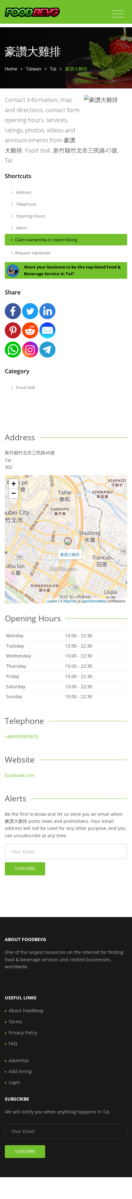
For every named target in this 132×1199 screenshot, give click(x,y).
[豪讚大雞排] (68, 541)
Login (14, 1082)
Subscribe (25, 868)
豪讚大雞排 (69, 554)
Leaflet (51, 600)
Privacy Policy (23, 1032)
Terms (15, 1022)
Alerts (21, 228)
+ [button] (14, 484)
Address (23, 192)
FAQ (13, 1043)
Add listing (20, 1071)
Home (11, 69)
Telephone (25, 204)
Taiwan (33, 69)
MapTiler (70, 600)
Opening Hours (30, 216)
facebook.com (19, 775)
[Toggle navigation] (118, 14)
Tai (53, 69)
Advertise (19, 1060)
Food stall (25, 387)
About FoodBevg (26, 1010)
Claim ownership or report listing (46, 240)
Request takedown (33, 253)
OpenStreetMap (93, 600)
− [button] (14, 493)
